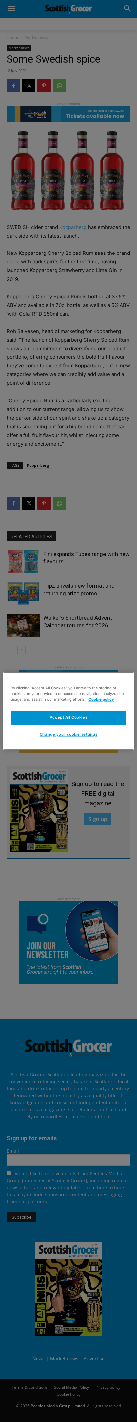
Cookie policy (101, 699)
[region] (68, 711)
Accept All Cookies (68, 717)
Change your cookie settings (68, 734)
